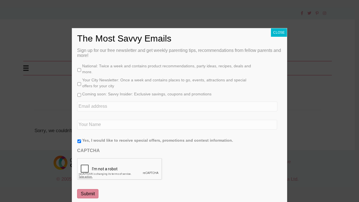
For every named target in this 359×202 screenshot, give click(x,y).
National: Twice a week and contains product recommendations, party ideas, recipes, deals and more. (166, 69)
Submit (88, 193)
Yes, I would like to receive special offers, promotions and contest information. (157, 140)
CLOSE (279, 33)
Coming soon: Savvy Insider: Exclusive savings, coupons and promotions (146, 94)
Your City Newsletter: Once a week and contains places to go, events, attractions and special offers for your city (164, 83)
